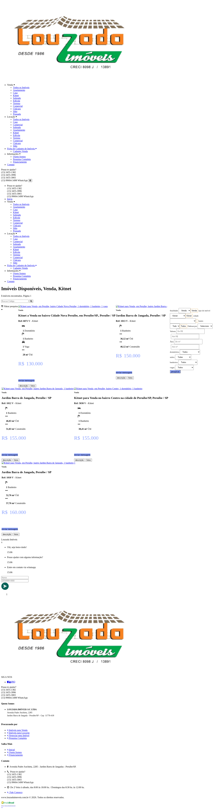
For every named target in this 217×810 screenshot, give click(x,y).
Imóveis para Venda (17, 730)
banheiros (174, 362)
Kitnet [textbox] (189, 316)
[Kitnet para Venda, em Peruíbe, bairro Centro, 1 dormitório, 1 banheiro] (108, 388)
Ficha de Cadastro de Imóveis (21, 148)
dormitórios (174, 352)
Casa (15, 93)
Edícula (16, 101)
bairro (201, 321)
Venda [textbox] (194, 311)
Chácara (17, 109)
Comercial (18, 106)
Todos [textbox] (183, 326)
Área (172, 342)
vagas (172, 368)
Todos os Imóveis (21, 87)
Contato (10, 164)
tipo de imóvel (204, 311)
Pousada (17, 114)
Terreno (16, 103)
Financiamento (20, 162)
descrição (23, 386)
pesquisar (175, 372)
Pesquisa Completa (22, 159)
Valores (173, 331)
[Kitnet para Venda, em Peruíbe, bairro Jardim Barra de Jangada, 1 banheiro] (152, 306)
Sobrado (17, 98)
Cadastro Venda (20, 151)
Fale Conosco (15, 792)
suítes (172, 357)
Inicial (11, 749)
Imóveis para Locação (19, 733)
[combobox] (194, 310)
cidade (196, 316)
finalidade (174, 311)
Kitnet (16, 95)
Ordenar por (192, 326)
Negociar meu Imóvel (18, 735)
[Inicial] (67, 80)
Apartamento (19, 90)
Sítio (15, 111)
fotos (33, 386)
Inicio (9, 199)
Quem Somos (19, 156)
